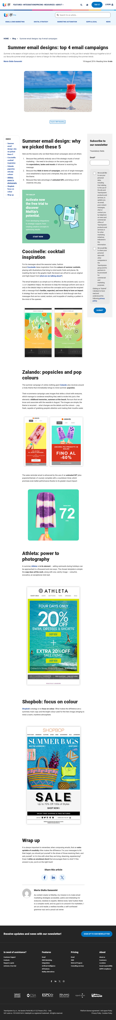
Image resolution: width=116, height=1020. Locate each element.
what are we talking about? (51, 276)
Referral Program (76, 963)
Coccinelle (31, 267)
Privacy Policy (96, 1013)
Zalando (63, 385)
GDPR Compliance (105, 969)
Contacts (7, 960)
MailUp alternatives (48, 972)
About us (102, 957)
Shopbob (25, 709)
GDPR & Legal (91, 22)
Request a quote (9, 963)
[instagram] (64, 981)
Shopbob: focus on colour (10, 189)
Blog (14, 39)
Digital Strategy (41, 22)
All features (46, 969)
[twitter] (62, 877)
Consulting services (77, 966)
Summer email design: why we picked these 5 (12, 148)
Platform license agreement (90, 1011)
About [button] (59, 5)
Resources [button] (50, 5)
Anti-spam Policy (106, 1011)
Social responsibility (105, 966)
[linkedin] (53, 877)
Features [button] (17, 5)
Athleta (34, 566)
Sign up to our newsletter (97, 934)
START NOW (38, 237)
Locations (102, 963)
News (108, 22)
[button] (11, 139)
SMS (72, 960)
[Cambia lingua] (87, 5)
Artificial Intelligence (48, 966)
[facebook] (44, 877)
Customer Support (10, 957)
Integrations (29, 5)
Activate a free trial (10, 966)
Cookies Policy (107, 1013)
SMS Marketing (47, 960)
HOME (6, 39)
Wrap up (10, 195)
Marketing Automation (67, 22)
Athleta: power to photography (12, 180)
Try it (97, 5)
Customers (103, 960)
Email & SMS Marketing (15, 22)
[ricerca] (81, 5)
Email (43, 957)
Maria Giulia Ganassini (13, 61)
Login (108, 4)
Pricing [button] (40, 5)
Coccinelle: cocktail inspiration (11, 160)
